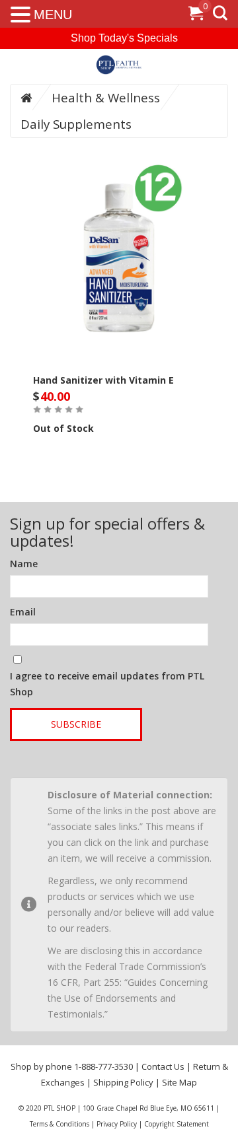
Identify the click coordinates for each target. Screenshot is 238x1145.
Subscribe (76, 724)
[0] (195, 15)
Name (24, 563)
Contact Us (162, 1066)
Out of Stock (63, 428)
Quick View (119, 227)
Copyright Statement (176, 1123)
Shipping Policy (123, 1082)
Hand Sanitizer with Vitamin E (103, 380)
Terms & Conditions (59, 1123)
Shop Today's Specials (124, 38)
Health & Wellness (106, 97)
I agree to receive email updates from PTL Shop (107, 684)
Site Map (179, 1082)
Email (23, 612)
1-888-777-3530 (103, 1066)
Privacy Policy (117, 1123)
